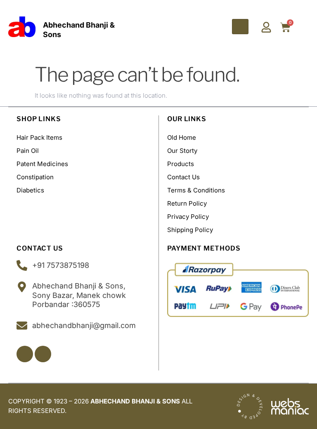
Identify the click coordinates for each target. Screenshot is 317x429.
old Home (181, 137)
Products (180, 164)
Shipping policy (190, 230)
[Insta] (43, 354)
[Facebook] (25, 354)
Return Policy (187, 203)
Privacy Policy (188, 216)
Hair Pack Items (39, 137)
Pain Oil (28, 151)
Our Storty (182, 151)
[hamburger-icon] (240, 26)
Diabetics (30, 190)
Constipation (35, 177)
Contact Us (183, 177)
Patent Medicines (42, 164)
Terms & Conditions (196, 190)
